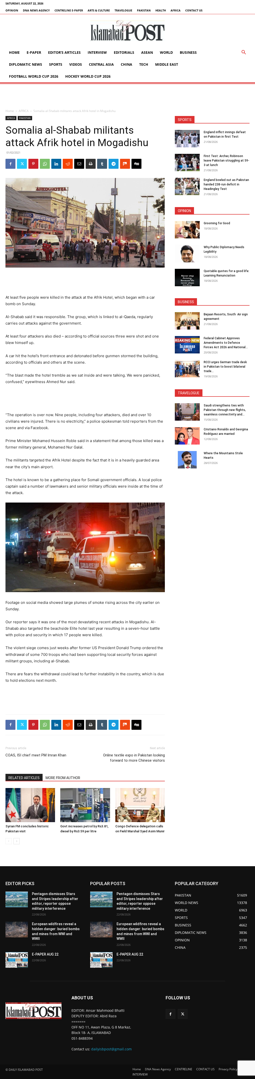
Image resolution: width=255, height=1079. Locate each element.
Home (14, 52)
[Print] (91, 164)
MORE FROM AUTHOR (63, 778)
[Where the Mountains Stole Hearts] (187, 459)
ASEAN (147, 52)
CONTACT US (193, 10)
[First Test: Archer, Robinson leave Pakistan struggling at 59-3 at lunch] (187, 162)
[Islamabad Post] (127, 30)
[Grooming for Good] (187, 229)
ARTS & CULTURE (99, 10)
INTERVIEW (97, 52)
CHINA (126, 64)
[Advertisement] (127, 95)
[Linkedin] (56, 164)
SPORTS (55, 64)
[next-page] (16, 841)
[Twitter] (22, 164)
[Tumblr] (102, 164)
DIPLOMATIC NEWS (25, 64)
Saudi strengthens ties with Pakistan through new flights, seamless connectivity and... (225, 410)
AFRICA (176, 10)
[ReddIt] (68, 164)
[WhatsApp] (45, 164)
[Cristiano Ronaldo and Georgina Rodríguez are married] (187, 436)
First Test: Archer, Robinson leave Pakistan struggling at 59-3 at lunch (226, 160)
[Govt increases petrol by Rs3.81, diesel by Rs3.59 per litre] (85, 805)
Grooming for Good (217, 223)
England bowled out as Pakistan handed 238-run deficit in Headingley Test (226, 184)
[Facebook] (10, 164)
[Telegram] (114, 164)
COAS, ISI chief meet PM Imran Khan (35, 755)
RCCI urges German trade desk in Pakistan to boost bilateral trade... (225, 366)
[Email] (79, 164)
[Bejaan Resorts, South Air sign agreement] (187, 321)
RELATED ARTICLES (24, 778)
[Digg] (136, 164)
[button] (244, 53)
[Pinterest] (33, 164)
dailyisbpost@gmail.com (111, 1049)
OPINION (11, 10)
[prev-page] (8, 841)
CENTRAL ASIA (101, 64)
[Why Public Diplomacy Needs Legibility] (187, 253)
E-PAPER (34, 52)
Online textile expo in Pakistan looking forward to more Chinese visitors (134, 758)
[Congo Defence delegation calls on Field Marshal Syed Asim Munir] (140, 805)
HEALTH (160, 10)
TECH (143, 64)
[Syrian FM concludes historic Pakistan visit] (30, 805)
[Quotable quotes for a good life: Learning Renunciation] (187, 277)
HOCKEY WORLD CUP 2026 (88, 76)
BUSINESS (188, 52)
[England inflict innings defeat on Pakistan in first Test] (187, 138)
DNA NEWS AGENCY (36, 10)
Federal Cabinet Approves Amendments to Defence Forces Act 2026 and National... (226, 343)
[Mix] (125, 164)
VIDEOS (75, 64)
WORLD (166, 52)
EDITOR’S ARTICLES (64, 52)
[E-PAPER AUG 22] (16, 960)
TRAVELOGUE (123, 10)
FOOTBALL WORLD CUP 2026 (33, 76)
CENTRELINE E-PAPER (69, 10)
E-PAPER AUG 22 (45, 954)
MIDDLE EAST (166, 64)
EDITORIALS (124, 52)
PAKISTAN (144, 10)
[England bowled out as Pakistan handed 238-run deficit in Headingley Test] (187, 186)
